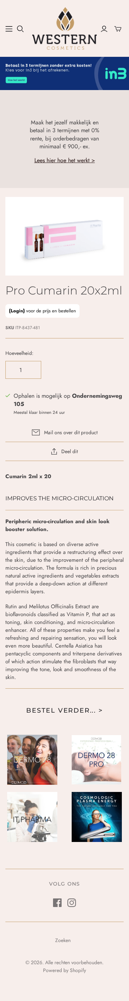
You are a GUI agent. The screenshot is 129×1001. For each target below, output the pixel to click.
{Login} (17, 310)
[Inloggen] (104, 29)
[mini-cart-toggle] (118, 29)
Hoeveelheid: (19, 353)
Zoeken (63, 940)
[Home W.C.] (9, 29)
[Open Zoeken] (20, 29)
